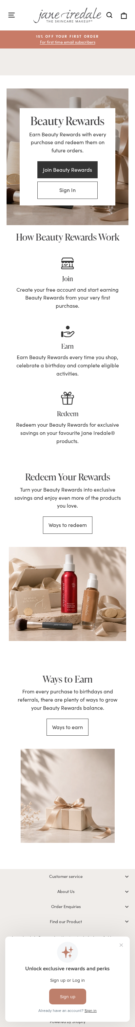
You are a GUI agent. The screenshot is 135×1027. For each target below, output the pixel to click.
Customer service (66, 876)
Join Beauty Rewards (67, 169)
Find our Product (66, 921)
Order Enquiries (66, 906)
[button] (67, 39)
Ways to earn (67, 727)
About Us (66, 891)
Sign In (67, 189)
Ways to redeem (67, 524)
